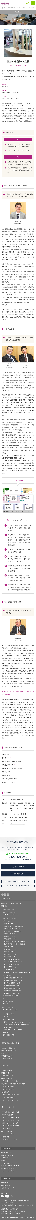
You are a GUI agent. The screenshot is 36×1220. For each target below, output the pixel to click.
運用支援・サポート (8, 1019)
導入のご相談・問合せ (9, 1035)
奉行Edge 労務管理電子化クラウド (13, 983)
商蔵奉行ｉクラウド (9, 946)
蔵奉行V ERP (5, 758)
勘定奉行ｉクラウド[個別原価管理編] (14, 926)
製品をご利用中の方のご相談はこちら (18, 881)
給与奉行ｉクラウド (9, 951)
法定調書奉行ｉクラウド (10, 954)
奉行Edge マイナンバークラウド (12, 993)
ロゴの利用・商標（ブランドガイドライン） (13, 1211)
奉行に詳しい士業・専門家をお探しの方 (13, 1083)
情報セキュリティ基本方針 (25, 1205)
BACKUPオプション (7, 782)
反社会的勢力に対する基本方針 (9, 1209)
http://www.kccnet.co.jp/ (17, 823)
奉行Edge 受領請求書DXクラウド (13, 980)
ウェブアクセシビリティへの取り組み (11, 1213)
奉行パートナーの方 (7, 1131)
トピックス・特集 (6, 1058)
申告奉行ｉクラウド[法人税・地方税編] (14, 941)
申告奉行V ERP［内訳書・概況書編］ (12, 768)
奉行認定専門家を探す (9, 1086)
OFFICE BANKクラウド (10, 956)
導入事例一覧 (31, 7)
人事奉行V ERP (6, 771)
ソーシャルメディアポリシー (9, 1202)
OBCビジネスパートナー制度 (11, 1117)
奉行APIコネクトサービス (10, 1010)
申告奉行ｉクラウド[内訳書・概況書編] (14, 944)
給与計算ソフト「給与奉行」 (11, 914)
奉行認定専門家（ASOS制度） (11, 1125)
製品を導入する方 (6, 1078)
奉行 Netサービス (8, 1075)
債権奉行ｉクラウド (9, 933)
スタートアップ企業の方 (8, 1097)
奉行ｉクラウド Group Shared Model (14, 967)
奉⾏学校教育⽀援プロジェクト (12, 1094)
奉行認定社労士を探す (9, 1089)
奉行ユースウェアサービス (11, 1027)
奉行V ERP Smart (8, 1001)
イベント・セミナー (7, 1053)
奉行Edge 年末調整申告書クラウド (13, 990)
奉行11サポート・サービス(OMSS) (13, 1029)
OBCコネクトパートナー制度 (11, 1120)
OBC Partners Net (8, 1134)
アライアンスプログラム (10, 1139)
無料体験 (5, 1032)
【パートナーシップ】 (7, 1107)
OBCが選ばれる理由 (8, 1014)
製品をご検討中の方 (7, 1070)
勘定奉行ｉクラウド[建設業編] (12, 928)
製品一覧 (4, 906)
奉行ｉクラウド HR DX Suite (11, 964)
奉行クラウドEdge (8, 975)
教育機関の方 (5, 1092)
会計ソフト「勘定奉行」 (10, 912)
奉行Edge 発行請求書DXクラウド (13, 977)
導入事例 (23, 7)
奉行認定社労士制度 (8, 1128)
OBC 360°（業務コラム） (8, 1048)
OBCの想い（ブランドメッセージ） (11, 903)
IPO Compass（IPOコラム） (9, 1050)
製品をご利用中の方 (7, 1073)
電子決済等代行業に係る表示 (9, 1205)
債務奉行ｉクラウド (9, 936)
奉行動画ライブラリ (7, 1056)
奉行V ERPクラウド (8, 969)
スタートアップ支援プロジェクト (12, 1100)
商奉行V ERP (5, 754)
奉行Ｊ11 (5, 1003)
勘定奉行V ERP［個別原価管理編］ (12, 761)
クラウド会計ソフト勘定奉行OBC (11, 7)
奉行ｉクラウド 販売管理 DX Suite (13, 961)
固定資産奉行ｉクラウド (10, 938)
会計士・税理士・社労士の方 (9, 1123)
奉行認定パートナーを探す (10, 1081)
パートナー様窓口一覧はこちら (18, 885)
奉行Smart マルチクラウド (10, 995)
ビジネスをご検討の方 (7, 1115)
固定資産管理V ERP (7, 765)
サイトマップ (5, 1200)
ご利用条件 (13, 1200)
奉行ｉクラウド (7, 921)
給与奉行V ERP (6, 775)
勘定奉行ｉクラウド (9, 923)
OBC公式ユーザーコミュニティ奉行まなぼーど (16, 1024)
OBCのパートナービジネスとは (10, 1112)
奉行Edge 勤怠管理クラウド (11, 985)
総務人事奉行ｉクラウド (10, 949)
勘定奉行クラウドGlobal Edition (12, 931)
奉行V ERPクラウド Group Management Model (17, 972)
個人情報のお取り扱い (24, 1200)
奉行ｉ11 (5, 998)
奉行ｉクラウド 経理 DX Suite (12, 959)
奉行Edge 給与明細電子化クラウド (13, 988)
